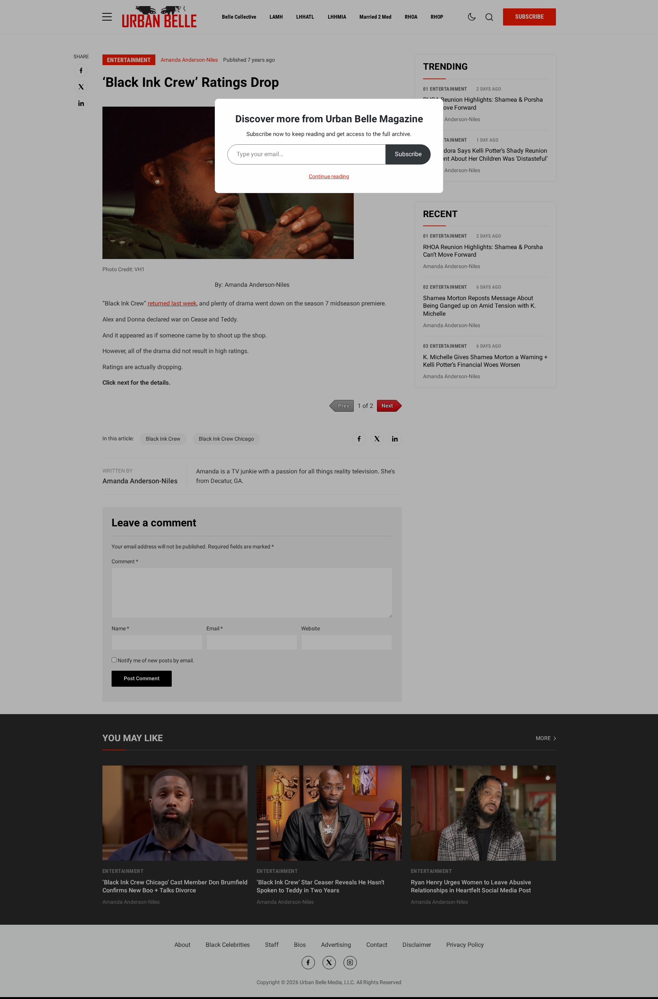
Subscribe (408, 154)
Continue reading (329, 176)
